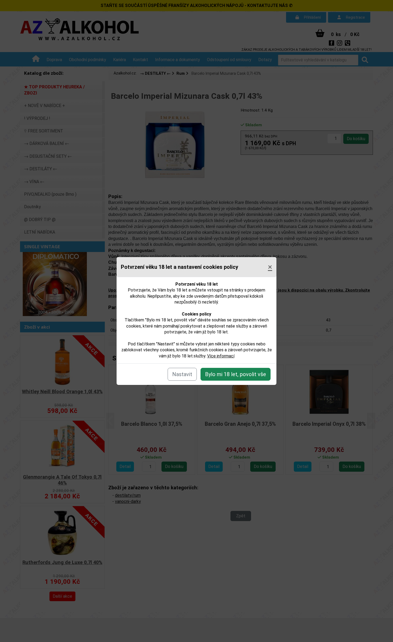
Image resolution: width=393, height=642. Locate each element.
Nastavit (182, 374)
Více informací (220, 356)
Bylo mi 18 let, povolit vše (235, 374)
